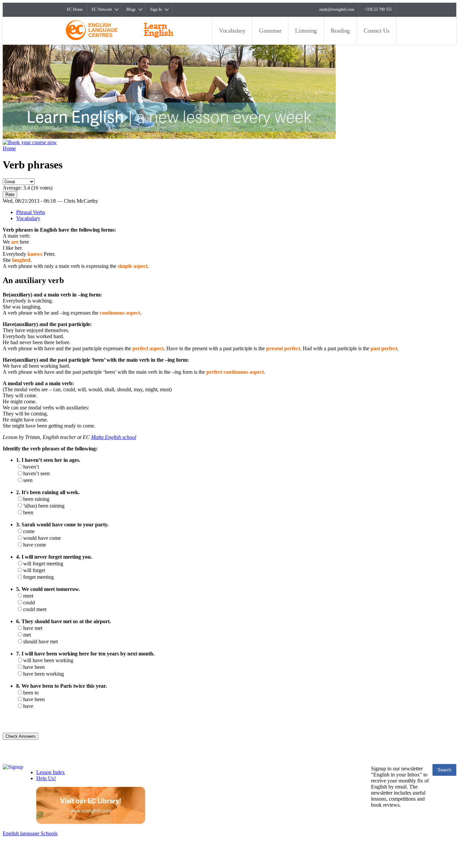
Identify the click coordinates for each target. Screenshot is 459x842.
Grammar (270, 30)
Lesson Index (50, 772)
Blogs (131, 9)
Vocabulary (232, 30)
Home (9, 148)
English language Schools (30, 833)
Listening (306, 30)
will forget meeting (43, 563)
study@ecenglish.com (336, 9)
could (29, 602)
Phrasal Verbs (30, 212)
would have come (42, 538)
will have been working (48, 660)
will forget (34, 570)
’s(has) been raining (44, 506)
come (29, 531)
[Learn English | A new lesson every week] (169, 137)
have (28, 706)
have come (34, 545)
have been (34, 667)
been (28, 512)
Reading (340, 30)
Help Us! (46, 778)
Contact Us (376, 30)
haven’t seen (36, 473)
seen (28, 480)
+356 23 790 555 (378, 9)
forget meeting (38, 577)
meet (28, 596)
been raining (36, 499)
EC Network (102, 9)
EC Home (75, 9)
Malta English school (113, 437)
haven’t (31, 467)
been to (31, 692)
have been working (43, 674)
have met (32, 628)
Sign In (156, 9)
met (27, 635)
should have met (40, 641)
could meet (34, 609)
